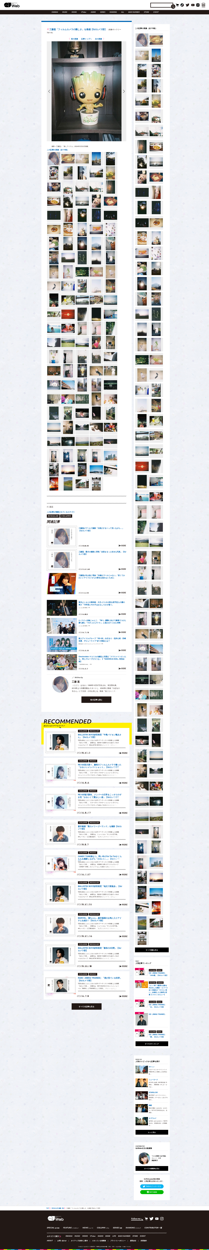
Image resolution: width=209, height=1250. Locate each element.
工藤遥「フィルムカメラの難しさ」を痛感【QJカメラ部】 (78, 29)
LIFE (114, 1236)
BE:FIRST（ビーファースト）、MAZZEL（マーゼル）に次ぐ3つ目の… (158, 1097)
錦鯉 (150, 1105)
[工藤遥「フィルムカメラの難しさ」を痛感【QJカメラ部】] (54, 158)
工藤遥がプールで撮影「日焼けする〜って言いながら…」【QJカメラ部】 (101, 529)
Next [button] (164, 1158)
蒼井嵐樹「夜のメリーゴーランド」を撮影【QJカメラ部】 (100, 827)
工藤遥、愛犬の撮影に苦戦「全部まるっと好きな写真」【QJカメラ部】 (102, 553)
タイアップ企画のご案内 (79, 1241)
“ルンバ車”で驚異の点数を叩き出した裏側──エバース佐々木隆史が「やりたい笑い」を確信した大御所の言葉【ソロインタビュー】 (158, 990)
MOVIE (74, 12)
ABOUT (50, 1241)
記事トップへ (86, 39)
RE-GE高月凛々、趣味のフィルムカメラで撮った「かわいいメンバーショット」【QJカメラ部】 (99, 766)
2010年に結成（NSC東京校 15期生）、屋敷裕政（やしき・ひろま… (158, 1084)
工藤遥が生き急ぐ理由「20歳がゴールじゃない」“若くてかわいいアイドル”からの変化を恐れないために (102, 576)
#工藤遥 (50, 507)
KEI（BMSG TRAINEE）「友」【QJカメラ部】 (157, 1006)
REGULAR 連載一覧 (58, 1208)
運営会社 (133, 1241)
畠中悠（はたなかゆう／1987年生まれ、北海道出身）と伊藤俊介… (158, 1123)
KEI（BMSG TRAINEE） (157, 1014)
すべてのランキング (152, 1044)
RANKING (113, 12)
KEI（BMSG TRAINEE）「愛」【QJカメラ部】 (157, 1035)
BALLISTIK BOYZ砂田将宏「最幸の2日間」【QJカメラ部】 (99, 949)
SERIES (102, 12)
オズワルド (152, 1118)
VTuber (83, 12)
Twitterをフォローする (153, 1186)
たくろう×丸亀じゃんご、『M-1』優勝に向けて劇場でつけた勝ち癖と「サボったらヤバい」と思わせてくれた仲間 (102, 621)
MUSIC (64, 12)
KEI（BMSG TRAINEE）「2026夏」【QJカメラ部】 (158, 974)
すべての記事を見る (86, 1006)
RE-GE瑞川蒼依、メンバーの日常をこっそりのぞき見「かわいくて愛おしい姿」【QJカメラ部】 (99, 795)
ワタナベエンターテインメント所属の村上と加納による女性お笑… (158, 1072)
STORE (146, 12)
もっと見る (152, 1132)
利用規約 (144, 1241)
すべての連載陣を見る (151, 1168)
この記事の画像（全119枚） (58, 149)
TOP (47, 1208)
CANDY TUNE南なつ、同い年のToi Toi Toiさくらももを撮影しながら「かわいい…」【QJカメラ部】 (100, 858)
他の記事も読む (96, 699)
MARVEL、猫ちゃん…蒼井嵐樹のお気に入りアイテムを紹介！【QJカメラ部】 (99, 919)
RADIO (100, 1236)
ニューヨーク (153, 1079)
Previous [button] (138, 1158)
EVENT (156, 12)
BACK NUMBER (134, 12)
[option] (152, 1158)
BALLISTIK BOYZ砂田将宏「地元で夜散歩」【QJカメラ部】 (100, 887)
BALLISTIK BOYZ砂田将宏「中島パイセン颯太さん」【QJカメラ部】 (99, 736)
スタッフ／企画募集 (99, 1241)
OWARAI (55, 12)
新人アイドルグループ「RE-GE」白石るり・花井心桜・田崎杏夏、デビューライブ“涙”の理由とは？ (102, 639)
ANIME (93, 12)
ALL (122, 12)
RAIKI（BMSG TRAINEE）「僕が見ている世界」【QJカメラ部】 (100, 979)
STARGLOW (153, 1092)
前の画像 (74, 39)
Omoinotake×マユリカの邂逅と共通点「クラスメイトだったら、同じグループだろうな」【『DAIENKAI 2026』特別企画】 (102, 659)
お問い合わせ (61, 1241)
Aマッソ (151, 1067)
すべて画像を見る (152, 950)
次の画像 (98, 39)
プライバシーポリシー (118, 1241)
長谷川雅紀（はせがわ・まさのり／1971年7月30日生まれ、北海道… (158, 1110)
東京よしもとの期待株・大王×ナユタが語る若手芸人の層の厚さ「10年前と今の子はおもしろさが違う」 (102, 603)
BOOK (107, 1236)
